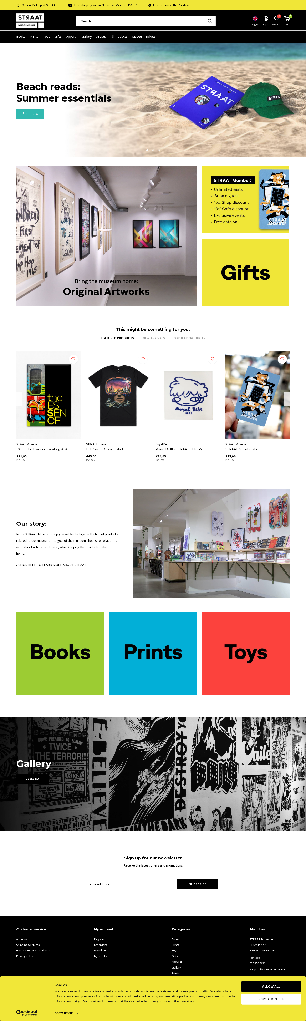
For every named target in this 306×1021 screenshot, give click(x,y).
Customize (268, 999)
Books (20, 36)
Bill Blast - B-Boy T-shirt (104, 449)
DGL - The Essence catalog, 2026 (42, 449)
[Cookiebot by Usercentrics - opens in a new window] (27, 1013)
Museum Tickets (144, 36)
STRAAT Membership (242, 449)
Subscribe (197, 884)
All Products (119, 36)
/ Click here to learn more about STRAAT (51, 565)
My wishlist (101, 956)
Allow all (271, 986)
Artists (101, 36)
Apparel (71, 36)
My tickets (100, 950)
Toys (46, 36)
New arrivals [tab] (153, 338)
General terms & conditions (33, 950)
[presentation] (19, 399)
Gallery (87, 36)
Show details (64, 1013)
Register (99, 939)
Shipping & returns (28, 945)
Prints (34, 36)
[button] (147, 150)
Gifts (58, 36)
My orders (100, 945)
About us (21, 939)
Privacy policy (24, 956)
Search (210, 21)
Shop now (30, 113)
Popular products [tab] (189, 338)
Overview (32, 779)
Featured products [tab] (117, 338)
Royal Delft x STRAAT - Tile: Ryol (180, 449)
